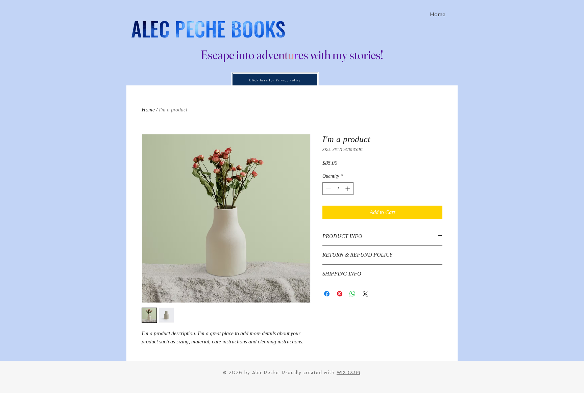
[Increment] (348, 188)
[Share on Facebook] (327, 294)
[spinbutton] (338, 188)
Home (148, 109)
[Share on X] (365, 294)
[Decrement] (327, 188)
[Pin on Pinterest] (340, 294)
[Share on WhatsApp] (352, 294)
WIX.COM (348, 372)
